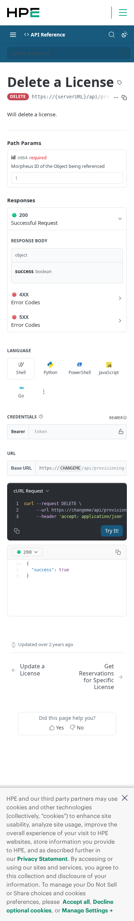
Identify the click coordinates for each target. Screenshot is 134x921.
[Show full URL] (116, 97)
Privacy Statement (42, 858)
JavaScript (109, 372)
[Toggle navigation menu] (13, 34)
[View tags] (119, 83)
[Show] (121, 431)
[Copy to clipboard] (124, 97)
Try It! (112, 530)
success (24, 271)
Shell (21, 372)
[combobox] (67, 178)
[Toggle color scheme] (124, 34)
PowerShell (80, 372)
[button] (125, 798)
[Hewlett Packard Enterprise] (23, 12)
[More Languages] (43, 392)
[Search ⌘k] (111, 34)
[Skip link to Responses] (2, 200)
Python (50, 372)
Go (21, 396)
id (13, 157)
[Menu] (123, 12)
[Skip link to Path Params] (2, 143)
